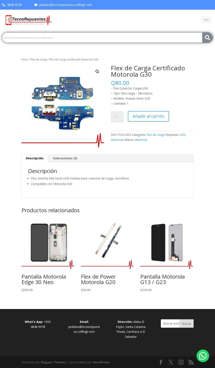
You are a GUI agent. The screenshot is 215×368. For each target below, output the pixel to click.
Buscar (186, 324)
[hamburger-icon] (206, 20)
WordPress (101, 362)
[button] (97, 71)
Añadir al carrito (148, 116)
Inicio (24, 59)
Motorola (117, 140)
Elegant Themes (53, 362)
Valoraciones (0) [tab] (65, 158)
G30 (182, 135)
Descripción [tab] (34, 158)
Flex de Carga (38, 59)
